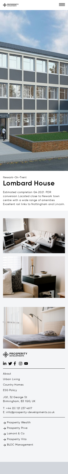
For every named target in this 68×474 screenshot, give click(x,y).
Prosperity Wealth (18, 422)
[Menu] (62, 5)
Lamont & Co (15, 433)
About (7, 373)
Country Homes (13, 384)
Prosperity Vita (16, 439)
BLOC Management (19, 444)
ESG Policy (10, 390)
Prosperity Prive (17, 428)
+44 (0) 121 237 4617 (19, 408)
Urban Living (11, 379)
